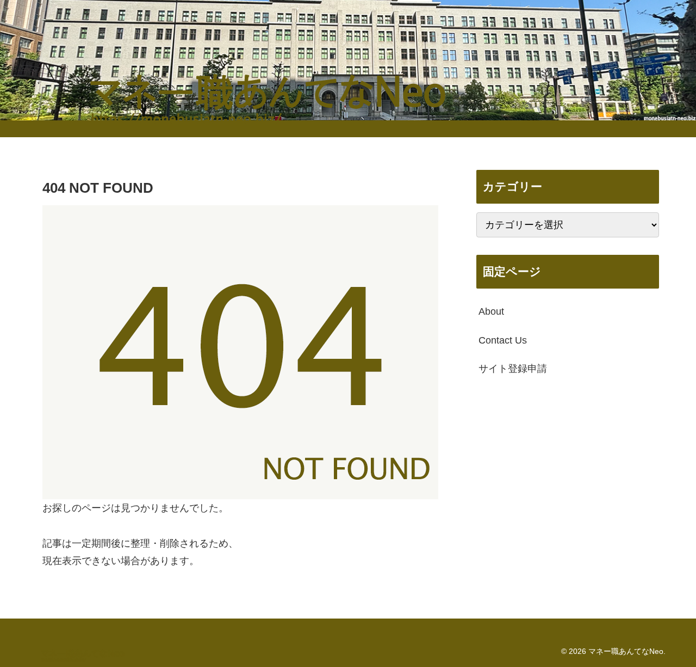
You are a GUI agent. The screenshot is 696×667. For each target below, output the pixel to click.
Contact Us (502, 339)
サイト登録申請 (512, 368)
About (491, 311)
